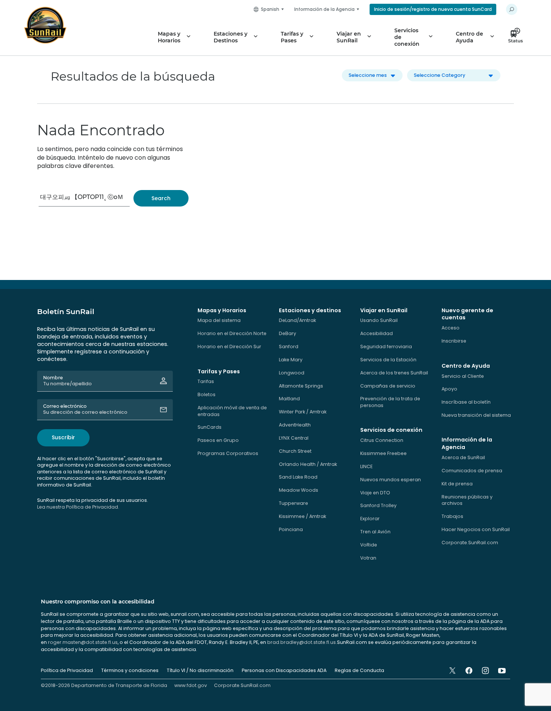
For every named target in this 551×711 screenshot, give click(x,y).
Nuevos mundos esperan (390, 479)
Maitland (289, 398)
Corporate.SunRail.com (470, 542)
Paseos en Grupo (218, 440)
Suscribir (63, 437)
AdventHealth (295, 425)
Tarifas (206, 381)
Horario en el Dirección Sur (229, 346)
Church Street (295, 451)
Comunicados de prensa (472, 470)
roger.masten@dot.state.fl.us (83, 642)
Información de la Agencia (324, 9)
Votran (368, 558)
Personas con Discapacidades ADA (284, 670)
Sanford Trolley (378, 505)
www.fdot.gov (190, 685)
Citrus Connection (381, 440)
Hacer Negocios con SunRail (476, 529)
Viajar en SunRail (349, 37)
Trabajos (452, 516)
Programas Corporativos (228, 453)
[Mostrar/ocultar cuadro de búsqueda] (511, 9)
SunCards (210, 427)
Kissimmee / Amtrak (302, 516)
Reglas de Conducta (359, 670)
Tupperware (293, 503)
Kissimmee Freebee (383, 453)
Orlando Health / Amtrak (308, 464)
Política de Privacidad (67, 670)
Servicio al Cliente (463, 376)
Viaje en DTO (375, 492)
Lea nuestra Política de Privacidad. (78, 507)
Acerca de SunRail (463, 457)
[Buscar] (161, 198)
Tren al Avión (375, 531)
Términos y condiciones (130, 670)
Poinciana (291, 529)
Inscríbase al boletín (466, 402)
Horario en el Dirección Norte (232, 333)
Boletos (207, 394)
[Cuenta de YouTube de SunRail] (502, 670)
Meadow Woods (298, 490)
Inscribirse (454, 341)
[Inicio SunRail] (45, 25)
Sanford (288, 346)
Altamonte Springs (301, 386)
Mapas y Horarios (169, 37)
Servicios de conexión (406, 37)
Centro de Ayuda (469, 37)
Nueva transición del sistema (476, 415)
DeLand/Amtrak (297, 320)
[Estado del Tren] (517, 37)
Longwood (291, 373)
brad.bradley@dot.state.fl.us (301, 642)
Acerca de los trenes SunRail (394, 373)
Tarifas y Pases (292, 37)
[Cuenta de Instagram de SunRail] (485, 670)
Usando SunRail (379, 320)
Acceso (451, 328)
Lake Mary (290, 359)
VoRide (368, 545)
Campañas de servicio (387, 386)
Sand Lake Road (298, 477)
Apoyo (449, 389)
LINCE (366, 466)
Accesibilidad (376, 333)
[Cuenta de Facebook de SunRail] (469, 670)
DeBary (287, 333)
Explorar (370, 518)
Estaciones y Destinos (230, 37)
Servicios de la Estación (388, 359)
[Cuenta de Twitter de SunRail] (452, 670)
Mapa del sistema (219, 320)
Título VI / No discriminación (200, 670)
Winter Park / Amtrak (302, 412)
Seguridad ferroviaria (386, 346)
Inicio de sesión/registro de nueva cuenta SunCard (433, 9)
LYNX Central (293, 438)
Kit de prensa (457, 483)
